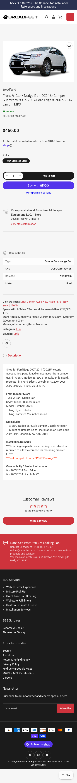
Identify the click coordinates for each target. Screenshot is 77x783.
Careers (7, 677)
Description (15, 355)
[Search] (47, 17)
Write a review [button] (38, 520)
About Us (8, 655)
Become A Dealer (13, 628)
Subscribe (65, 708)
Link (18, 329)
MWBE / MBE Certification (18, 673)
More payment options (38, 192)
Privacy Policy (11, 664)
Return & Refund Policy (16, 659)
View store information (23, 224)
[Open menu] (70, 17)
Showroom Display (14, 632)
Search (7, 650)
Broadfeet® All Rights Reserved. (31, 761)
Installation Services (18, 609)
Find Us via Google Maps (17, 668)
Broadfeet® (9, 89)
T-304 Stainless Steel (16, 161)
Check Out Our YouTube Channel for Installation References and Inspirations (38, 4)
